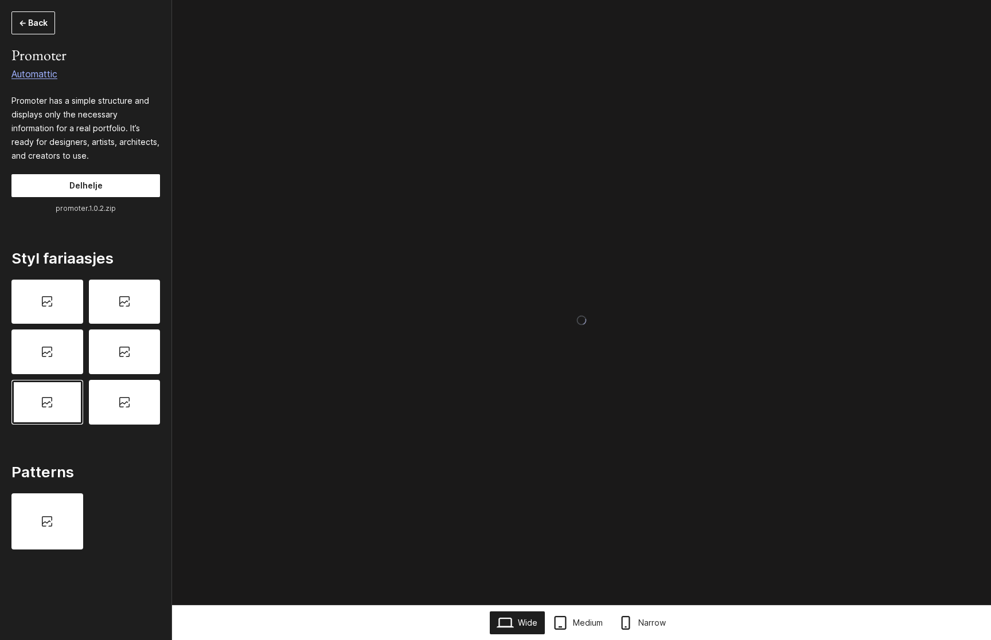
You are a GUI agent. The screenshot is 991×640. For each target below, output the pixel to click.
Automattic (34, 74)
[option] (47, 302)
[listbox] (85, 352)
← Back (33, 23)
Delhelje (86, 185)
